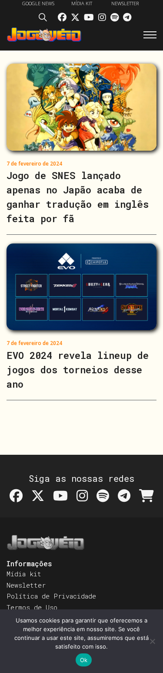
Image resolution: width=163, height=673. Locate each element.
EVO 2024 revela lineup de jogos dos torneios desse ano (78, 369)
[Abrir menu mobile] (149, 34)
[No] (152, 641)
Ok (84, 659)
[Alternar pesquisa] (45, 18)
